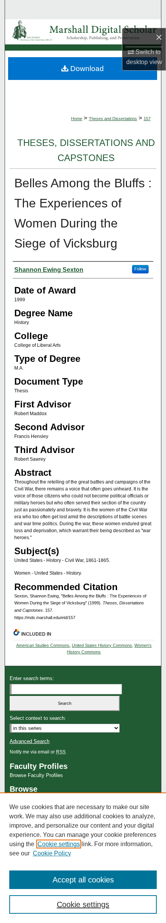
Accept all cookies (83, 879)
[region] (83, 857)
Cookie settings (58, 844)
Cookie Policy (52, 853)
